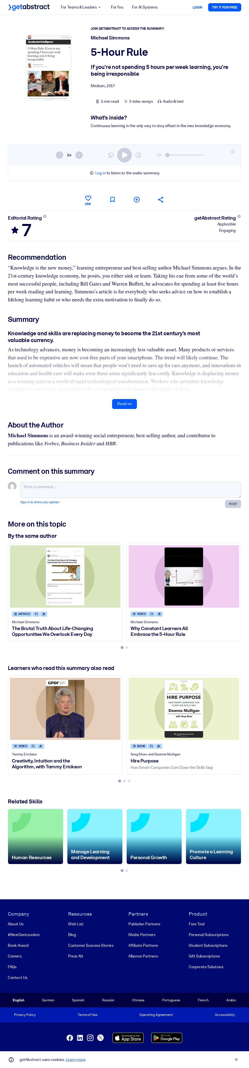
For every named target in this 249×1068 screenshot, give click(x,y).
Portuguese (171, 1000)
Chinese (138, 1000)
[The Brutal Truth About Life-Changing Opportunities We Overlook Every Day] (65, 576)
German (48, 1000)
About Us (16, 924)
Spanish (78, 1000)
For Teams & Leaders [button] (79, 7)
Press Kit (75, 956)
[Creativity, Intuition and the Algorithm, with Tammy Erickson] (65, 709)
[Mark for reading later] (112, 199)
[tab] (122, 647)
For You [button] (117, 7)
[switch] (124, 155)
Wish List (75, 924)
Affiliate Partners (143, 945)
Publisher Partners (144, 924)
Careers (14, 956)
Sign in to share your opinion (39, 502)
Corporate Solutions (206, 967)
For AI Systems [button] (144, 7)
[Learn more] (45, 216)
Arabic (231, 1000)
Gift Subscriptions (204, 956)
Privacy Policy (25, 1015)
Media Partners (141, 934)
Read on (124, 403)
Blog (72, 934)
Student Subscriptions (208, 945)
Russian (108, 1000)
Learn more (75, 1059)
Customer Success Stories (90, 945)
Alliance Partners (143, 956)
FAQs (12, 967)
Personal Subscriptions (208, 934)
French (203, 1000)
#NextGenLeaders (24, 934)
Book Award (18, 945)
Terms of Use (87, 1015)
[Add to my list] (137, 199)
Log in (100, 173)
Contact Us (17, 977)
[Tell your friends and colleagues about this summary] (161, 199)
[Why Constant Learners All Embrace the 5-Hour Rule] (184, 576)
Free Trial (197, 924)
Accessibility (225, 1015)
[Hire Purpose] (184, 709)
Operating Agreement (156, 1015)
